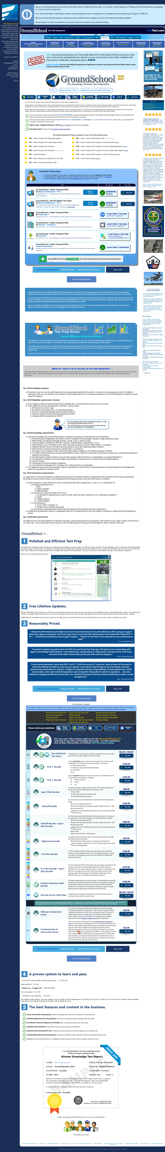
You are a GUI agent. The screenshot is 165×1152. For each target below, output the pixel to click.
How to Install (90, 192)
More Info (71, 207)
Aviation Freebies (12, 49)
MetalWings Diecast (11, 53)
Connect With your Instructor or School (81, 336)
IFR (61, 38)
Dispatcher (105, 38)
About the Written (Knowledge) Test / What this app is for (153, 108)
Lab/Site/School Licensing (89, 269)
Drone (78, 38)
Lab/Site (68, 125)
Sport (55, 38)
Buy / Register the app (150, 105)
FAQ (53, 90)
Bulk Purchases (13, 73)
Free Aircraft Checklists (10, 51)
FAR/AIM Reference (11, 45)
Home (16, 81)
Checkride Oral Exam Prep (9, 26)
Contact (15, 65)
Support (15, 61)
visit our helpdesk (72, 259)
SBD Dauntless (13, 69)
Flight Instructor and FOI (85, 1143)
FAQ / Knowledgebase (81, 279)
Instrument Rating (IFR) (53, 1143)
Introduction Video (69, 90)
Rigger (131, 38)
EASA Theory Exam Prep (9, 31)
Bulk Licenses (62, 178)
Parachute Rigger (144, 1143)
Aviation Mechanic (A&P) (131, 1143)
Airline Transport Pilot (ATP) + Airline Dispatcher (113, 1144)
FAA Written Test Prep (10, 24)
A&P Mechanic (121, 38)
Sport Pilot (42, 1143)
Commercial (69, 38)
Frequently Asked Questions (61, 129)
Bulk (61, 125)
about (117, 142)
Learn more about (53, 65)
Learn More (108, 177)
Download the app (149, 104)
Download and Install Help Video (97, 90)
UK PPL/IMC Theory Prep (9, 35)
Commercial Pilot (64, 1143)
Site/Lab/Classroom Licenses (79, 178)
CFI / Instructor (88, 38)
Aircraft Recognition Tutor (9, 41)
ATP (97, 38)
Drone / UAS (74, 1143)
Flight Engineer (98, 1143)
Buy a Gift (14, 77)
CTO (137, 38)
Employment (14, 67)
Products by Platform (11, 57)
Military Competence (88, 918)
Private (48, 38)
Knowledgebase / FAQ (10, 63)
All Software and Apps (11, 47)
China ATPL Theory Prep (10, 33)
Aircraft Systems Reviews (9, 30)
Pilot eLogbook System (10, 28)
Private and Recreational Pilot (29, 1143)
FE (112, 38)
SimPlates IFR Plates (11, 43)
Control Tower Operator (157, 1143)
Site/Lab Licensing (12, 75)
